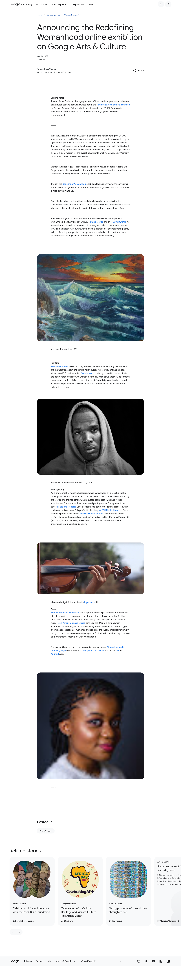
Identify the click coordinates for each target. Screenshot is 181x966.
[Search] (161, 4)
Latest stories (40, 4)
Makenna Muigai (59, 612)
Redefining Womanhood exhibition (113, 104)
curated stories (95, 222)
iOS (117, 650)
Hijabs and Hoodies (66, 507)
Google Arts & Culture (93, 650)
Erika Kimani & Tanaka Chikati (71, 623)
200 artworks (119, 222)
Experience (89, 602)
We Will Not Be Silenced (110, 510)
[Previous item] (13, 932)
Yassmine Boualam (60, 366)
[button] (138, 70)
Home (39, 15)
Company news (78, 4)
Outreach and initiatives (74, 15)
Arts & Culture (45, 831)
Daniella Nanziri (88, 373)
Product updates (59, 4)
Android (55, 654)
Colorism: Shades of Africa (91, 513)
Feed (91, 4)
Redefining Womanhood (74, 184)
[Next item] (19, 932)
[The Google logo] (14, 961)
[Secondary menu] (168, 4)
